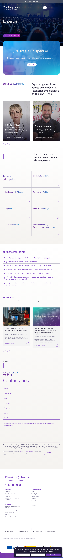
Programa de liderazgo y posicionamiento (11, 517)
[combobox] (31, 58)
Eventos (34, 498)
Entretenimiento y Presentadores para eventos (44, 226)
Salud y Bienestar (12, 224)
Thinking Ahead (35, 494)
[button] (4, 144)
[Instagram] (9, 485)
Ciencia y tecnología (41, 208)
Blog (33, 491)
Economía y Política (41, 192)
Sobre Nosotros (36, 500)
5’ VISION (7, 496)
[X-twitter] (6, 485)
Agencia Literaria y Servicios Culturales (12, 499)
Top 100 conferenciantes (11, 494)
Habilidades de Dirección (15, 192)
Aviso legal (6, 538)
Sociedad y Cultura (40, 175)
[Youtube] (20, 485)
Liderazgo (7, 514)
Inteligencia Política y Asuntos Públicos (13, 507)
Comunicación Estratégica (11, 510)
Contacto (34, 505)
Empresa (8, 208)
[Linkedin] (17, 485)
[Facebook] (13, 485)
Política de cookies (30, 538)
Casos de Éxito (35, 496)
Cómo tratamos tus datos (26, 451)
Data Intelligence (9, 512)
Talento (33, 503)
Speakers (7, 491)
